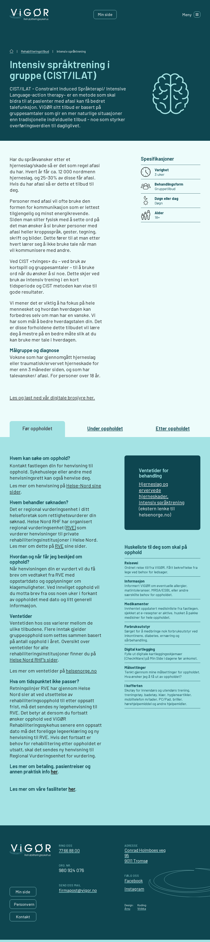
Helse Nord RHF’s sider (34, 660)
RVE (59, 546)
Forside (11, 51)
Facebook (133, 880)
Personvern (24, 904)
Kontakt (23, 916)
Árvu (127, 908)
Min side (105, 14)
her (54, 771)
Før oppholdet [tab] (37, 428)
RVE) (71, 527)
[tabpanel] (105, 627)
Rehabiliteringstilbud (35, 51)
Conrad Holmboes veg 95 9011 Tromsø (145, 855)
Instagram (134, 888)
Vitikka (141, 908)
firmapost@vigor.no (78, 890)
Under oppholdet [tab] (105, 428)
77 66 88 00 (69, 850)
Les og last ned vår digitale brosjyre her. (52, 397)
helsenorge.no (81, 671)
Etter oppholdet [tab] (173, 428)
